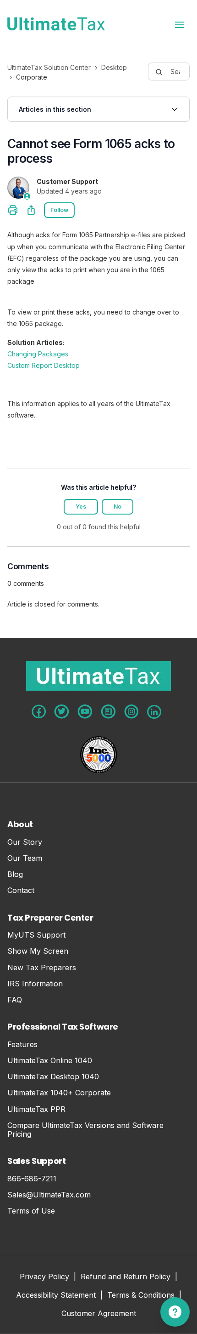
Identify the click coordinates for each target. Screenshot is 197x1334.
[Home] (56, 24)
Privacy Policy (44, 1277)
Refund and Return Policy (125, 1277)
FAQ (14, 1000)
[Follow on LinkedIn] (154, 712)
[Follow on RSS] (108, 711)
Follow (59, 209)
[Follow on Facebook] (39, 711)
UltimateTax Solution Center (49, 67)
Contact (20, 890)
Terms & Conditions (141, 1296)
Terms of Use (31, 1211)
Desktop (114, 67)
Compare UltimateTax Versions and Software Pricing (85, 1130)
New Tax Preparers (41, 967)
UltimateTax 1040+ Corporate (59, 1092)
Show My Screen (37, 951)
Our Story (24, 842)
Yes (81, 506)
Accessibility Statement (56, 1296)
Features (22, 1044)
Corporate (31, 77)
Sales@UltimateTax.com (49, 1195)
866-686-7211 (31, 1178)
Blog (15, 874)
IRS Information (35, 983)
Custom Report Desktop (43, 365)
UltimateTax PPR (36, 1109)
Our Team (24, 858)
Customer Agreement (98, 1314)
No (117, 506)
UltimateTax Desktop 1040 (53, 1076)
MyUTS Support (36, 935)
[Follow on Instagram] (131, 711)
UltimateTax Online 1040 (49, 1060)
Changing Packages (37, 354)
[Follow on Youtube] (85, 711)
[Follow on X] (61, 711)
